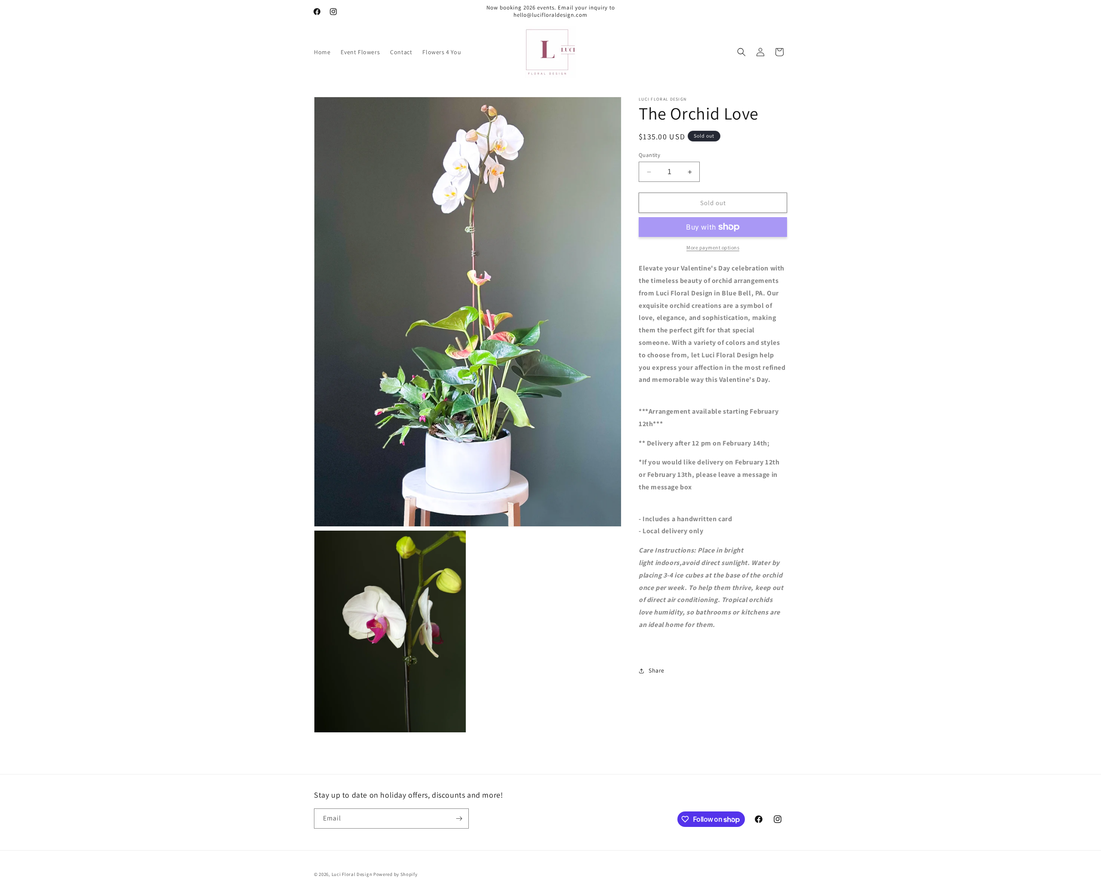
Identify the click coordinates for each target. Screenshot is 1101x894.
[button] (741, 52)
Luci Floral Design (352, 874)
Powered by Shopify (395, 874)
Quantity (649, 155)
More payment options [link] (712, 247)
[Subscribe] (458, 818)
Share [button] (656, 670)
